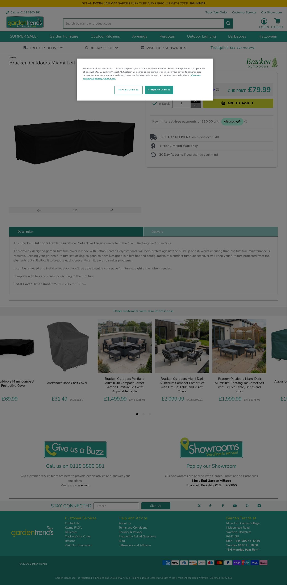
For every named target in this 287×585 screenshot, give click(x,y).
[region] (145, 80)
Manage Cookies (128, 89)
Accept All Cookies (159, 89)
